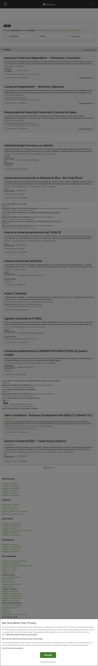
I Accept (48, 655)
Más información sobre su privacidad (22, 634)
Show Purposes (48, 661)
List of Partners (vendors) (12, 648)
